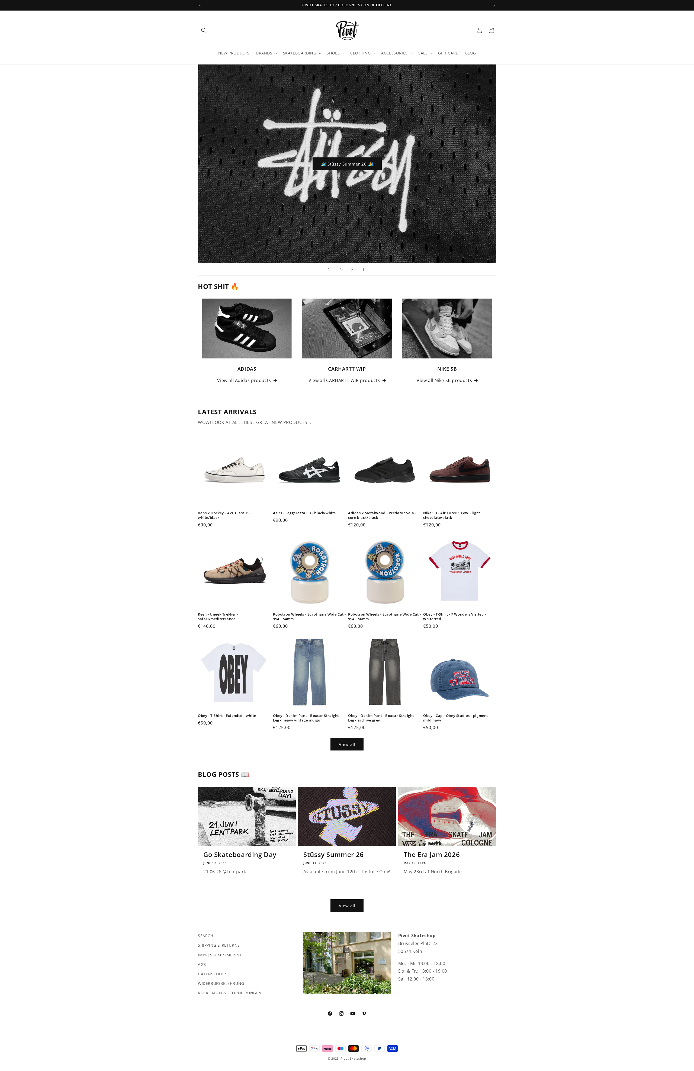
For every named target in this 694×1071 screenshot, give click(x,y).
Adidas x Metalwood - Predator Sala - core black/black (382, 515)
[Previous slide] (328, 269)
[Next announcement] (494, 5)
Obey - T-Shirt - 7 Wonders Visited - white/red (454, 616)
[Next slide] (352, 269)
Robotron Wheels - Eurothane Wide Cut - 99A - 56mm (384, 616)
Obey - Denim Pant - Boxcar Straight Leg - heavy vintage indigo (306, 718)
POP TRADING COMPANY (347, 163)
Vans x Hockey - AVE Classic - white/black (224, 515)
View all (347, 744)
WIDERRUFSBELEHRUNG (221, 983)
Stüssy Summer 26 (333, 854)
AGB (202, 964)
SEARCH (205, 935)
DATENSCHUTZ (212, 973)
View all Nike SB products (444, 380)
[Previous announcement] (200, 5)
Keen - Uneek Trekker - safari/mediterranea (218, 616)
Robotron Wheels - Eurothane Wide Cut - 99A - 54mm (309, 616)
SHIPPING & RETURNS (219, 945)
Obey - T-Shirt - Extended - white (227, 715)
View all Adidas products (244, 380)
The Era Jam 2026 (432, 854)
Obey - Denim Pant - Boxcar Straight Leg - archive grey (381, 718)
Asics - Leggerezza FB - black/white (304, 513)
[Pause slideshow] (366, 269)
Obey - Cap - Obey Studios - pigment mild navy (455, 718)
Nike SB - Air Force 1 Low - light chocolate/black (451, 515)
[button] (204, 30)
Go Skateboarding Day (240, 854)
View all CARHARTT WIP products (344, 380)
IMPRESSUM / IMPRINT (220, 954)
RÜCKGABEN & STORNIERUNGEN (230, 992)
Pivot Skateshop (354, 1058)
